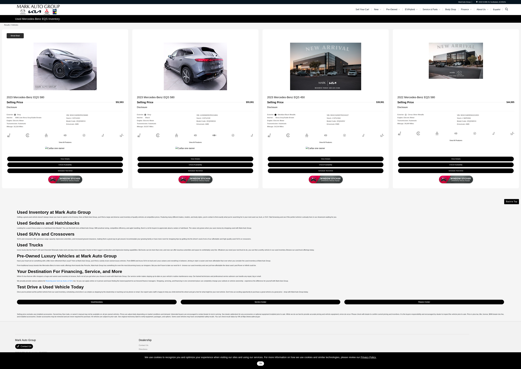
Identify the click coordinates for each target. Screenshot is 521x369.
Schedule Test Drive (65, 171)
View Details (65, 159)
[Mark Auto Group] (38, 9)
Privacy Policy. (368, 357)
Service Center (260, 302)
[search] (506, 9)
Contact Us (25, 346)
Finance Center (424, 302)
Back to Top (511, 201)
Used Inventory (97, 302)
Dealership (145, 340)
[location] (476, 2)
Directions (143, 349)
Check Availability (65, 165)
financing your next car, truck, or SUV (59, 281)
